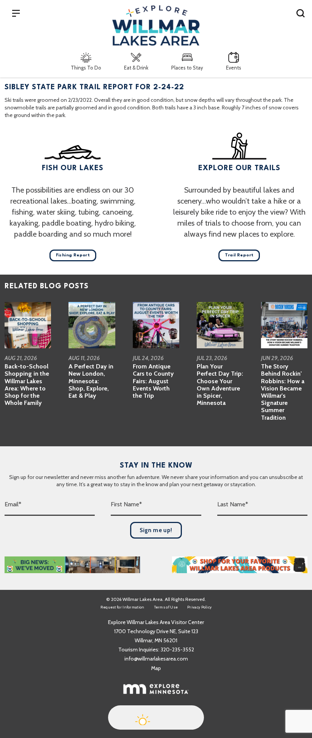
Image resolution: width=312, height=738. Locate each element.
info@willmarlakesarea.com (156, 658)
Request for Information (122, 607)
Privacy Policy (199, 607)
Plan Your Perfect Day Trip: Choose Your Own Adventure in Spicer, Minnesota (220, 384)
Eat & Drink (136, 68)
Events (233, 68)
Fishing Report (73, 255)
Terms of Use (166, 607)
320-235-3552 (177, 649)
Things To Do (86, 68)
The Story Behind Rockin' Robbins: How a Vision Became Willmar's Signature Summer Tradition (282, 392)
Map (156, 668)
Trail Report (239, 255)
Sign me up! (156, 530)
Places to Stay (187, 68)
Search (300, 13)
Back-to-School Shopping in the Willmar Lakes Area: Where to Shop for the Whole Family (27, 384)
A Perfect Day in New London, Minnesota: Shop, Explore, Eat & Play (90, 381)
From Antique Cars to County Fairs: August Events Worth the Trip (153, 381)
